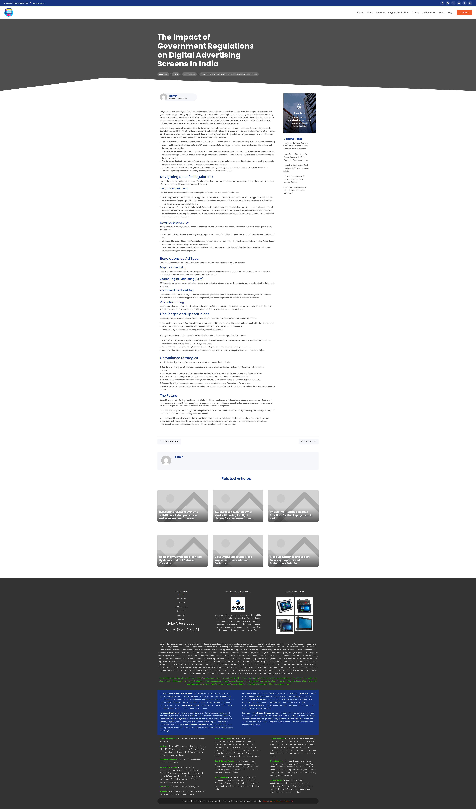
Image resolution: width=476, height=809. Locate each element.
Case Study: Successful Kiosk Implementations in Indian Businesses (295, 190)
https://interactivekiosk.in (231, 678)
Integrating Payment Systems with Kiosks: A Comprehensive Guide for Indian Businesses (295, 146)
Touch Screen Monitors (225, 761)
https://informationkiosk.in (169, 678)
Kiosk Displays (276, 761)
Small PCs (164, 791)
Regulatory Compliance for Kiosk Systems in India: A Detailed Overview (294, 179)
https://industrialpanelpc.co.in (235, 681)
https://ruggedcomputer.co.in (208, 678)
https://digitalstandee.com (279, 684)
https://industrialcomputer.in (253, 678)
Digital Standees (277, 738)
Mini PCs (163, 746)
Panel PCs (164, 786)
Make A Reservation (181, 623)
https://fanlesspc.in (188, 678)
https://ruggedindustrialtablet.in (278, 678)
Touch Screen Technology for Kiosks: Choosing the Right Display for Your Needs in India (295, 157)
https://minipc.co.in (278, 681)
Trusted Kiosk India (168, 767)
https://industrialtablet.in (194, 681)
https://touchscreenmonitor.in (197, 684)
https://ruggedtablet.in (214, 681)
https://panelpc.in (217, 684)
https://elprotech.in (309, 681)
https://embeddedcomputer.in (171, 681)
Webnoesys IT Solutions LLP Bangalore (278, 801)
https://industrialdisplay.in (235, 684)
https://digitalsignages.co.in (257, 684)
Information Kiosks (168, 759)
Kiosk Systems (221, 777)
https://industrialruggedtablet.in (304, 678)
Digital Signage (276, 780)
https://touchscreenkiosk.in (259, 681)
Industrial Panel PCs (169, 738)
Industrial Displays (223, 738)
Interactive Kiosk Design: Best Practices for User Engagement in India (296, 168)
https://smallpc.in (294, 681)
